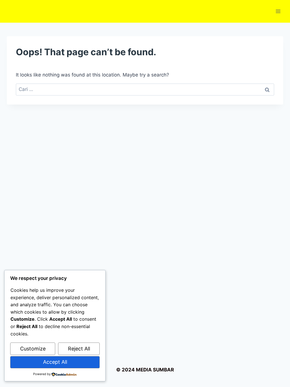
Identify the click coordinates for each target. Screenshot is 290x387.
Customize (33, 349)
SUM (158, 370)
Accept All (55, 362)
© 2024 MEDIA (134, 370)
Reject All (79, 349)
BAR (169, 370)
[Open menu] (278, 11)
